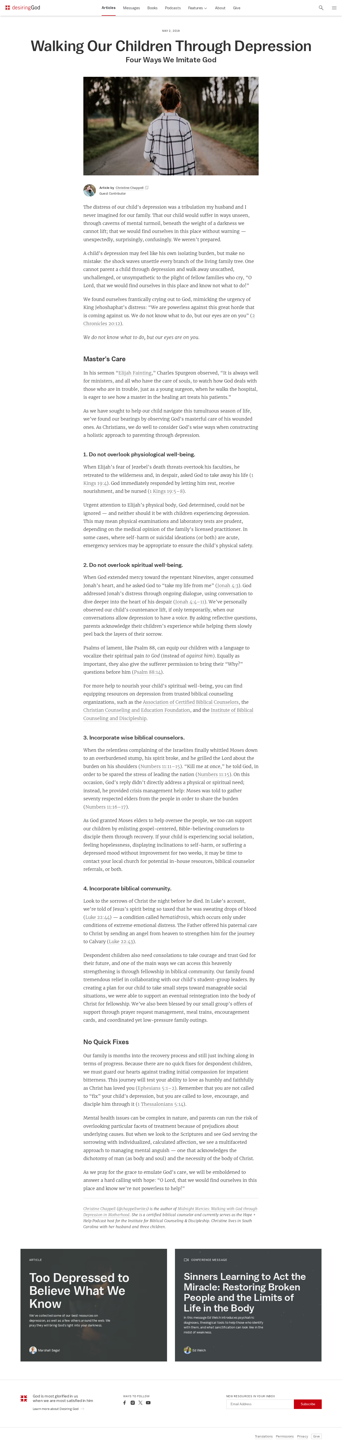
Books (152, 8)
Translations (264, 1436)
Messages (131, 8)
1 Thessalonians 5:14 (160, 1104)
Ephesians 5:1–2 (156, 1088)
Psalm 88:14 (147, 672)
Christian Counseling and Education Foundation (136, 710)
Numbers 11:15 (213, 774)
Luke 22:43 (121, 941)
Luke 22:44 (97, 917)
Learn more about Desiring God (56, 1409)
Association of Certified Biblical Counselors (191, 702)
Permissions (285, 1436)
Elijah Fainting (134, 373)
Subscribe (308, 1404)
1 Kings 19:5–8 (166, 491)
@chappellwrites (132, 1208)
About (220, 8)
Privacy (302, 1436)
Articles (109, 7)
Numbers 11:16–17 (105, 807)
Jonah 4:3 (227, 585)
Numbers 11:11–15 (160, 766)
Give (236, 8)
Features (195, 8)
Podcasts (173, 8)
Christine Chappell (99, 1208)
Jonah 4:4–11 (189, 602)
